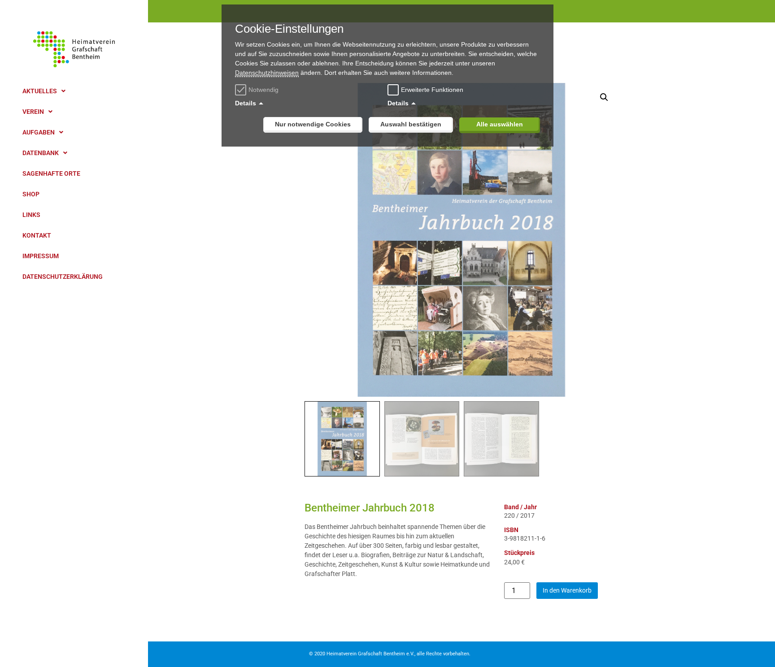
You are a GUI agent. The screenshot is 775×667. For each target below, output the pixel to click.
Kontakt (36, 235)
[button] (604, 97)
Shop (30, 194)
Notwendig (263, 89)
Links (31, 214)
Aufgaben (38, 132)
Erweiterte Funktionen (432, 89)
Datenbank (40, 152)
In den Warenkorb (567, 590)
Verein (33, 111)
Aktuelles (39, 91)
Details (245, 103)
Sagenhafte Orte (51, 173)
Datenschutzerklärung (62, 276)
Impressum (40, 256)
